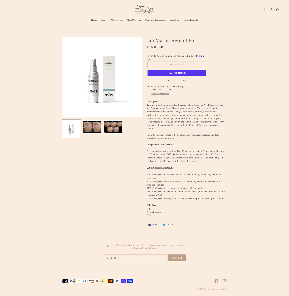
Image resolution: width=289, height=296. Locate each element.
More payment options (177, 80)
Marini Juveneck (163, 135)
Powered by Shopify (219, 289)
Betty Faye (207, 289)
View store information (160, 94)
